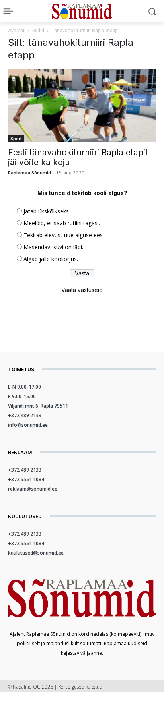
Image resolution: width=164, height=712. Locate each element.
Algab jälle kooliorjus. (50, 259)
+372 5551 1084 (26, 479)
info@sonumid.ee (28, 425)
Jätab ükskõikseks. (46, 211)
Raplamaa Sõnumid (29, 173)
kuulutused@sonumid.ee (36, 552)
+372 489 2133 (24, 415)
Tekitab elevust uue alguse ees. (63, 235)
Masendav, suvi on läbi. (53, 247)
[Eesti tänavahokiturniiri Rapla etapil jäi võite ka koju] (82, 105)
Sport (15, 138)
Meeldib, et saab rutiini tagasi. (61, 223)
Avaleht (16, 30)
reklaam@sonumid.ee (32, 489)
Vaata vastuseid (82, 289)
